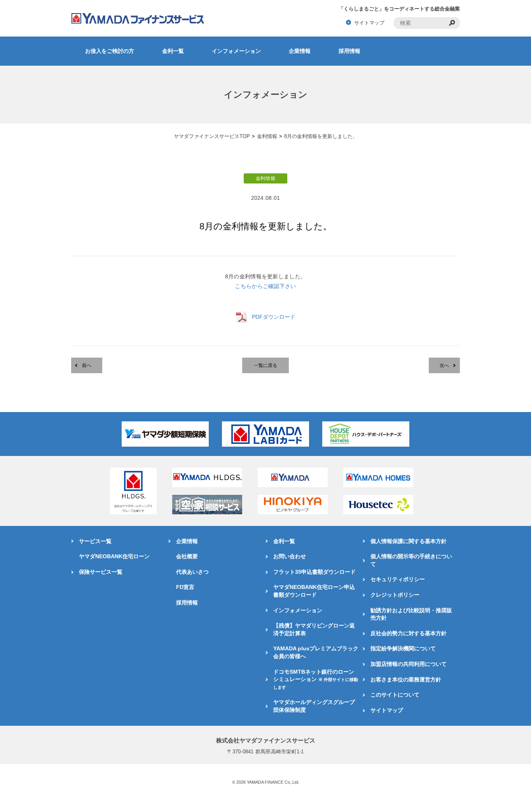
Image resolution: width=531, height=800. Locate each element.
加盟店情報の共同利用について (408, 664)
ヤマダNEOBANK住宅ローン (114, 556)
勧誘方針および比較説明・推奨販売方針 (411, 614)
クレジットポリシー (394, 595)
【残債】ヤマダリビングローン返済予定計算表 (314, 629)
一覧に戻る (265, 365)
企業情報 (300, 51)
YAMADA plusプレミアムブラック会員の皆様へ (315, 652)
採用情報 (349, 51)
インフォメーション (236, 51)
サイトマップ (369, 23)
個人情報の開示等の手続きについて (411, 560)
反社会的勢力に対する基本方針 (408, 633)
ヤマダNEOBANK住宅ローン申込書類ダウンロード (314, 591)
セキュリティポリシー (397, 579)
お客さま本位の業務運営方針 (405, 679)
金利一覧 (173, 51)
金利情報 (267, 136)
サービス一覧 (95, 541)
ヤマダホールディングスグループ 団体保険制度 (314, 706)
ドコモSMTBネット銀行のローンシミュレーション (315, 679)
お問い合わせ (289, 556)
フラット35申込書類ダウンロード (314, 572)
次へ (444, 365)
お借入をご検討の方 (109, 51)
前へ (86, 365)
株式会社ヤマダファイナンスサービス (265, 740)
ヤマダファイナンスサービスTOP (212, 136)
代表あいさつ (192, 572)
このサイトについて (394, 695)
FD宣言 (185, 587)
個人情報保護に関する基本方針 (408, 541)
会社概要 (187, 556)
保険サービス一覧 (100, 572)
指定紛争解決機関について (403, 648)
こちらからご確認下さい (265, 286)
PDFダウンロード (273, 317)
